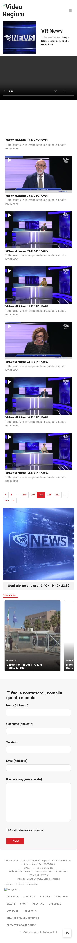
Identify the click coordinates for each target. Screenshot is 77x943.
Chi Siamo (55, 903)
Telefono (12, 742)
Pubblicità (29, 911)
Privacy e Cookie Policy (21, 925)
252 (57, 494)
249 (33, 494)
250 (41, 494)
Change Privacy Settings (23, 918)
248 (24, 494)
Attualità (29, 896)
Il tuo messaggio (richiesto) (24, 779)
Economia (61, 896)
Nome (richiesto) (17, 705)
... (17, 494)
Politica (45, 896)
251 (49, 494)
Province (38, 903)
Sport (24, 903)
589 (7, 500)
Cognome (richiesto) (19, 724)
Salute (11, 903)
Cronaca (12, 896)
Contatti (12, 911)
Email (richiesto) (16, 761)
